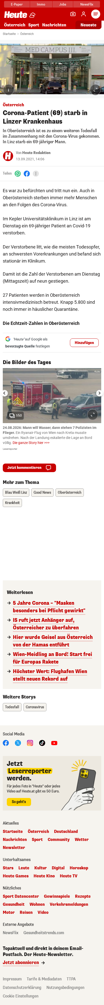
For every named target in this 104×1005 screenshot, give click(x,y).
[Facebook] (27, 173)
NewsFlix (86, 4)
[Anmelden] (84, 14)
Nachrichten (15, 839)
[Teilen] (36, 173)
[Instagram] (30, 742)
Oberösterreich (70, 492)
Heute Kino (44, 876)
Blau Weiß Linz (16, 492)
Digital (58, 868)
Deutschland (66, 831)
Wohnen (37, 904)
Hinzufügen (84, 342)
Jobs (62, 4)
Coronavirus (35, 707)
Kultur (40, 868)
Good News (42, 492)
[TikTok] (42, 742)
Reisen (26, 912)
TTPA (71, 979)
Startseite (9, 34)
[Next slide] (99, 393)
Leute (23, 868)
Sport (33, 25)
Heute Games (16, 876)
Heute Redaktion (36, 152)
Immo (41, 4)
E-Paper (17, 4)
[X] (18, 742)
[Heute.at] (15, 14)
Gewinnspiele (57, 896)
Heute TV (68, 876)
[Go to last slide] (4, 393)
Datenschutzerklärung (22, 987)
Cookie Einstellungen (20, 996)
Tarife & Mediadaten (44, 979)
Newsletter (14, 847)
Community (59, 839)
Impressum (12, 979)
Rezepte (83, 896)
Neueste (88, 25)
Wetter (82, 839)
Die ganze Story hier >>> (31, 443)
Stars (8, 868)
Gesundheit (13, 904)
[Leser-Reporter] (73, 14)
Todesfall (12, 707)
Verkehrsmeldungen (69, 904)
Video (43, 912)
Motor (9, 912)
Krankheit (12, 502)
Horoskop (79, 868)
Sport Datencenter (21, 896)
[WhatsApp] (18, 173)
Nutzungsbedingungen (65, 987)
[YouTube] (54, 742)
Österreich (14, 25)
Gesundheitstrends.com (43, 932)
